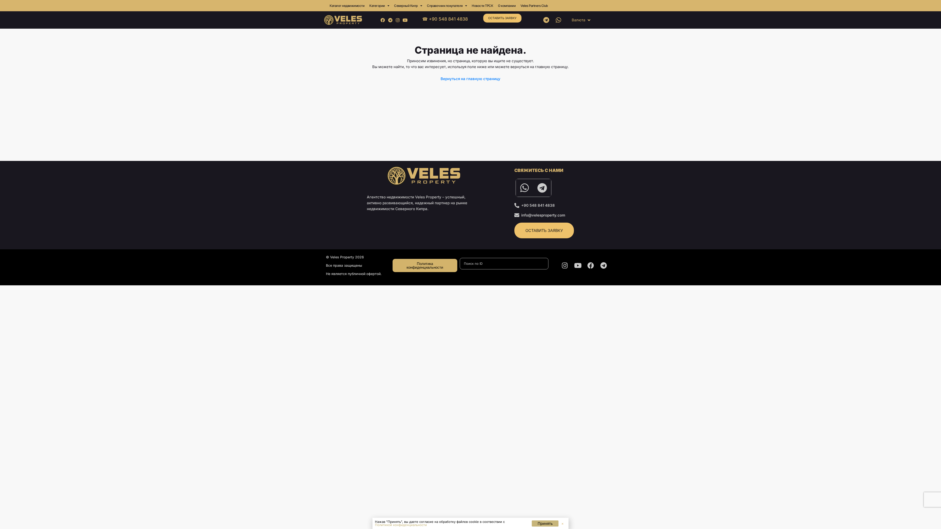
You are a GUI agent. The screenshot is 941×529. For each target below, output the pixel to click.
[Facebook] (383, 20)
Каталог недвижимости (347, 6)
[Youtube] (405, 20)
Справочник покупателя (445, 6)
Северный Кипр (406, 6)
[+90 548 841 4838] (516, 205)
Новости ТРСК (482, 6)
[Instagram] (398, 20)
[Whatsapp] (558, 20)
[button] (562, 524)
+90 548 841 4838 (538, 205)
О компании (507, 6)
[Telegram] (390, 20)
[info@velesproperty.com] (516, 215)
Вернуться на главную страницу (470, 78)
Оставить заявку (502, 18)
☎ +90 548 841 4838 (445, 19)
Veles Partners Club (534, 6)
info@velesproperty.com (543, 215)
